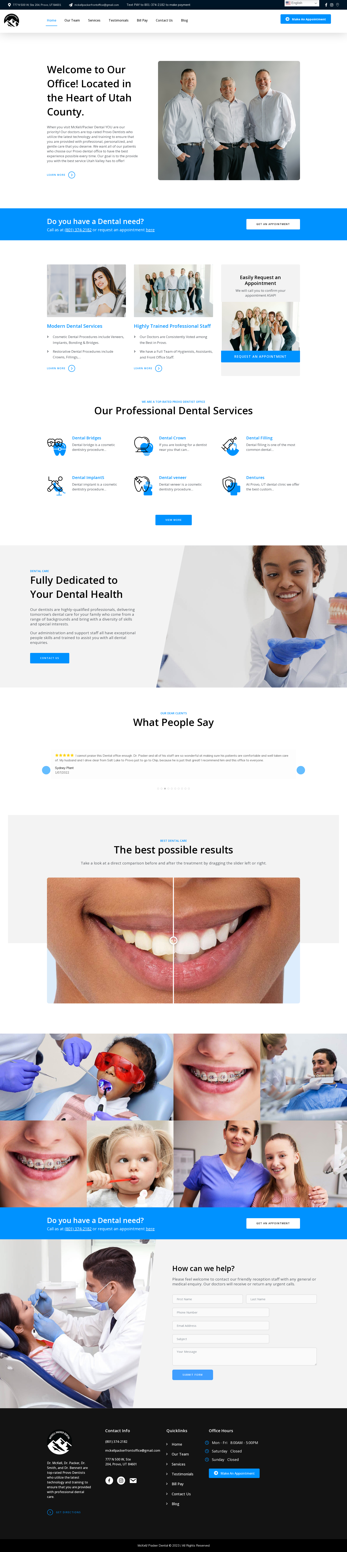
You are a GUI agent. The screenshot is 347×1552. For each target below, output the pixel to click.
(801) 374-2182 (78, 229)
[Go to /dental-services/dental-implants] (86, 488)
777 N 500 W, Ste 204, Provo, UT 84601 (37, 4)
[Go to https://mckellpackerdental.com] (21, 21)
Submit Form (193, 1374)
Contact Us (164, 20)
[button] (306, 19)
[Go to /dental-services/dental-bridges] (86, 448)
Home (51, 20)
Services (94, 20)
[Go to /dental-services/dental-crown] (173, 448)
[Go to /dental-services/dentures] (260, 488)
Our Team (72, 20)
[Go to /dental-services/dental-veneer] (173, 488)
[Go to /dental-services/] (86, 312)
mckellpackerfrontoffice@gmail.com (97, 4)
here (150, 229)
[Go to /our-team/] (173, 312)
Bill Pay (142, 20)
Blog (184, 20)
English (296, 3)
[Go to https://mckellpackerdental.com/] (69, 1463)
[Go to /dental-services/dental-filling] (260, 448)
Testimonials (119, 20)
